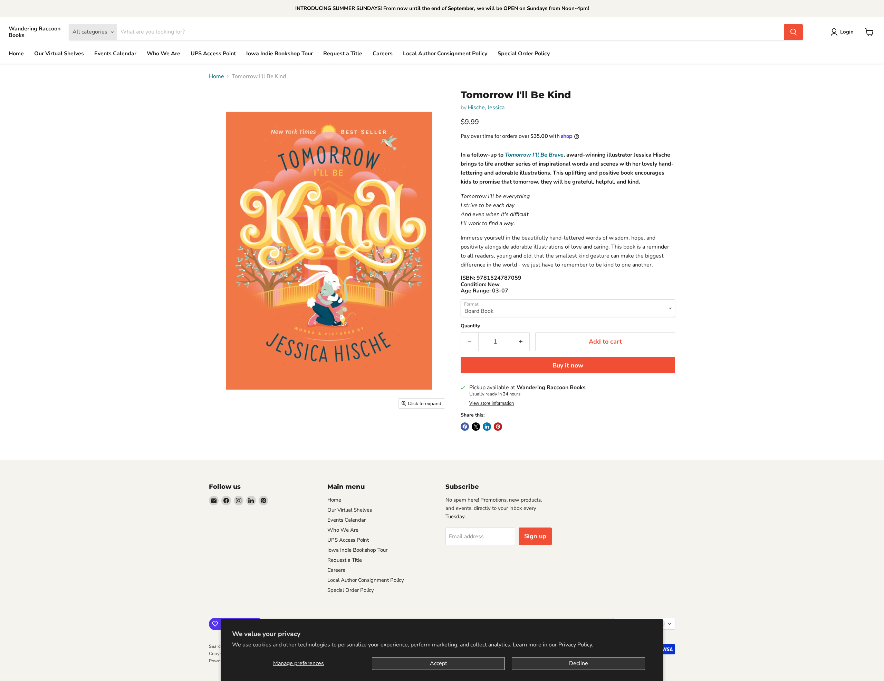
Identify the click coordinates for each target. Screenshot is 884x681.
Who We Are (163, 53)
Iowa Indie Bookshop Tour (279, 53)
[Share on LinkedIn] (487, 426)
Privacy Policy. (575, 645)
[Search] (793, 32)
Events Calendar (115, 53)
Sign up (535, 536)
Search (216, 646)
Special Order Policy (524, 53)
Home (16, 53)
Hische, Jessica (486, 107)
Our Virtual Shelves (59, 53)
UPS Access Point (213, 53)
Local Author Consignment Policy (445, 53)
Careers (383, 53)
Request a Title (342, 53)
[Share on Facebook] (465, 426)
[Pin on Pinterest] (498, 426)
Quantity (470, 326)
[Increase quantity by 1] (521, 341)
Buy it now (567, 365)
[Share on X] (476, 426)
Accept (438, 663)
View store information (491, 403)
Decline (578, 663)
